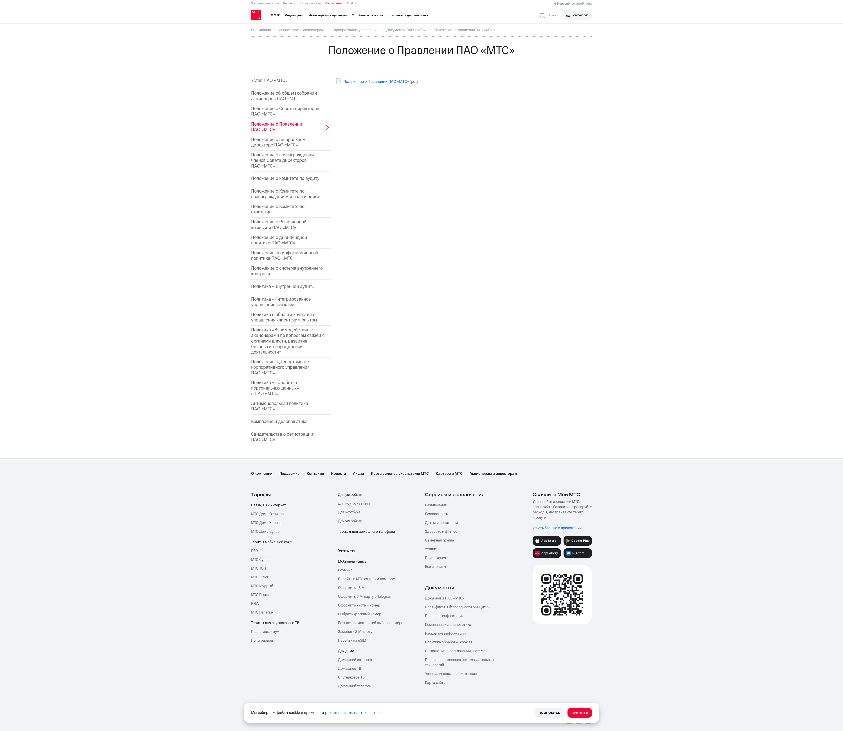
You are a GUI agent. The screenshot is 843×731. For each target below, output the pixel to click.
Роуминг (345, 570)
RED (254, 551)
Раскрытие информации (445, 633)
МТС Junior (259, 577)
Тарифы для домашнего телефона (366, 531)
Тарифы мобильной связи (272, 542)
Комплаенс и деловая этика (279, 421)
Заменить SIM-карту (355, 631)
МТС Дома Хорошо (267, 522)
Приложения (435, 558)
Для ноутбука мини (354, 503)
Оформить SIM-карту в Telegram (365, 596)
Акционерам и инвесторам (493, 473)
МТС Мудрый (262, 586)
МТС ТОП (258, 568)
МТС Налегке (262, 612)
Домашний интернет (355, 659)
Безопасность (436, 514)
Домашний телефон (354, 686)
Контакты (315, 473)
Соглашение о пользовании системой (456, 651)
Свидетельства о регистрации (282, 436)
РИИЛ (256, 603)
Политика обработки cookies (448, 642)
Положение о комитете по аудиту (285, 178)
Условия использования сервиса (452, 674)
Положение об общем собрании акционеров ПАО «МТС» (284, 95)
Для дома (346, 651)
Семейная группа (439, 540)
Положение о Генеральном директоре (278, 142)
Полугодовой (262, 640)
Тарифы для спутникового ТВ (275, 623)
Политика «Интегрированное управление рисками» (281, 301)
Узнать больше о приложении (557, 528)
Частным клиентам (265, 3)
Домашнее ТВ (349, 668)
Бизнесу (289, 3)
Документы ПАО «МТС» (445, 598)
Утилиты (432, 549)
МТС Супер (260, 559)
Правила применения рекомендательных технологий (459, 662)
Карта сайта (435, 682)
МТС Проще (261, 594)
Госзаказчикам (310, 3)
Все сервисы (435, 566)
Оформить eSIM (351, 587)
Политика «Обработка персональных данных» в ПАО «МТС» (275, 388)
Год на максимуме (266, 631)
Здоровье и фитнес (441, 531)
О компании (333, 3)
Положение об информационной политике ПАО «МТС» (284, 255)
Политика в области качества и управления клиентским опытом (284, 317)
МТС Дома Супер (265, 531)
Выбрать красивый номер (359, 614)
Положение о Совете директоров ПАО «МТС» (285, 111)
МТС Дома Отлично (267, 514)
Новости (338, 473)
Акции (358, 473)
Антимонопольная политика (279, 406)
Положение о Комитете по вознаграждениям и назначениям (285, 193)
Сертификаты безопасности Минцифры (458, 607)
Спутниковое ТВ (351, 677)
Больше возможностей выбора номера (370, 623)
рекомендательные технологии (353, 712)
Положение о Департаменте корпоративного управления (280, 367)
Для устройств (350, 494)
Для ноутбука (349, 512)
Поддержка (289, 473)
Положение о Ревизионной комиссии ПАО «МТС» (278, 224)
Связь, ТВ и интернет (268, 505)
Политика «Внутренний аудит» (282, 286)
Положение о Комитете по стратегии (277, 209)
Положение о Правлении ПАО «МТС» (376, 81)
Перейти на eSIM (352, 640)
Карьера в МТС (449, 473)
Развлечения (436, 505)
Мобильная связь (352, 561)
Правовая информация (444, 616)
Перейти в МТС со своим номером (366, 579)
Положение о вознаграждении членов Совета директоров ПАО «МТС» (282, 160)
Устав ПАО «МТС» (269, 80)
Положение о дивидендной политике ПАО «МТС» (279, 240)
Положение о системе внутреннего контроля (287, 270)
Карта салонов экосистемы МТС (400, 473)
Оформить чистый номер (359, 605)
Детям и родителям (441, 522)
